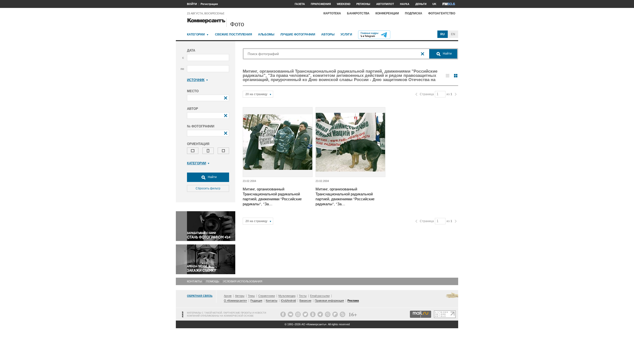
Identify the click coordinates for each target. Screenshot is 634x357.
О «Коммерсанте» (235, 300)
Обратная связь (199, 295)
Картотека (332, 13)
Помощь (212, 281)
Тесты (303, 295)
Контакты (194, 281)
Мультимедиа (286, 295)
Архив (228, 295)
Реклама (353, 300)
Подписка (413, 13)
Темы (251, 295)
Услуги (346, 34)
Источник (196, 80)
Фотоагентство (441, 13)
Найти (212, 177)
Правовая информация (329, 300)
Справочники (266, 295)
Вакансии (305, 300)
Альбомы (266, 34)
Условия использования (242, 281)
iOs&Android (288, 300)
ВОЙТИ (192, 3)
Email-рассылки (320, 295)
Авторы (328, 34)
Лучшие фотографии (297, 34)
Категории (196, 34)
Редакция (256, 300)
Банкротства (358, 13)
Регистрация (209, 3)
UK (434, 3)
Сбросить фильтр (208, 188)
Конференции (387, 13)
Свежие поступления (233, 34)
